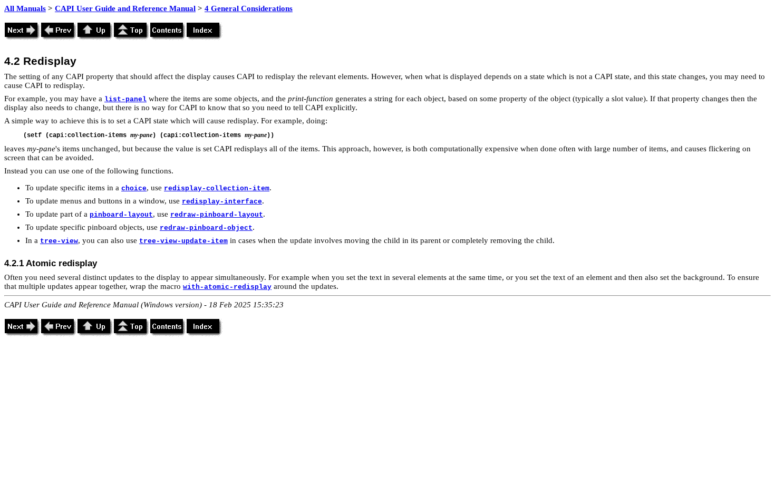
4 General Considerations (249, 8)
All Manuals (25, 8)
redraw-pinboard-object (206, 228)
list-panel (125, 99)
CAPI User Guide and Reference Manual (125, 8)
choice (134, 188)
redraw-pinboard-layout (216, 215)
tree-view (59, 241)
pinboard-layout (121, 215)
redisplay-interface (222, 202)
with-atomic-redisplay (227, 287)
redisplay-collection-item (216, 188)
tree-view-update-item (183, 241)
